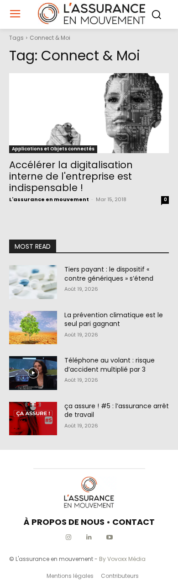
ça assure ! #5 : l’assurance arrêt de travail (116, 410)
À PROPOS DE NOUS (64, 522)
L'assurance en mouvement (49, 199)
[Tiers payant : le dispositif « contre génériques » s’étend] (33, 282)
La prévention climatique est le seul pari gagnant (113, 319)
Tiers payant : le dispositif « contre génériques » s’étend (108, 274)
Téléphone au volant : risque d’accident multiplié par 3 (109, 365)
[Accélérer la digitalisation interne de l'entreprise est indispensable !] (89, 113)
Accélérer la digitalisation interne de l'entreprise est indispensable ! (71, 176)
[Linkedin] (89, 537)
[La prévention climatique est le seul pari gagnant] (33, 328)
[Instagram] (69, 537)
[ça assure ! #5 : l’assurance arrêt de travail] (33, 419)
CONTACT (133, 522)
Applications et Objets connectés (53, 148)
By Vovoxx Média (122, 559)
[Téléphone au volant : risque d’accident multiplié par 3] (33, 373)
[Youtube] (110, 537)
